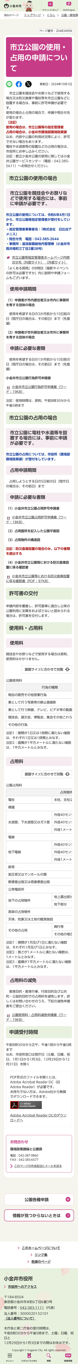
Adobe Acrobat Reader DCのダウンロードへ (38, 1118)
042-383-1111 (32, 1307)
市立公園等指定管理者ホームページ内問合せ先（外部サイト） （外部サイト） (41, 260)
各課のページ (41, 1261)
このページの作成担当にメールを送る (38, 1166)
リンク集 (41, 1254)
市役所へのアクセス (22, 1286)
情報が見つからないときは (37, 1215)
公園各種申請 (37, 1200)
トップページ (32, 15)
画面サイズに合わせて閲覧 (44, 669)
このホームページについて (41, 1248)
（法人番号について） (20, 1318)
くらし (51, 15)
